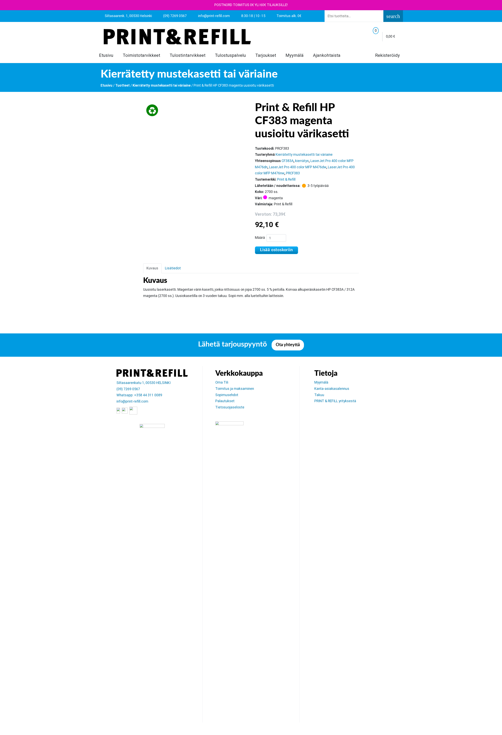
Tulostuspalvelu (230, 55)
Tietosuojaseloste (229, 407)
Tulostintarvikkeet (188, 55)
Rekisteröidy (387, 55)
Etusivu (106, 55)
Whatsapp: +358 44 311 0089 (139, 395)
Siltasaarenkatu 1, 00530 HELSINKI (143, 383)
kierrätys (302, 161)
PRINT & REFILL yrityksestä (335, 401)
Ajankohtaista (326, 55)
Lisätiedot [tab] (173, 268)
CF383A (288, 161)
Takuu (319, 395)
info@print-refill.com (132, 401)
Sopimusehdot (226, 395)
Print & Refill (286, 179)
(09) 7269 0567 (128, 389)
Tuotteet (122, 85)
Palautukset (225, 401)
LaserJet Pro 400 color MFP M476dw (297, 167)
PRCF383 (293, 173)
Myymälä (295, 55)
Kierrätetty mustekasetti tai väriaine (162, 85)
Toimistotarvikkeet (141, 55)
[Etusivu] (177, 36)
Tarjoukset (265, 55)
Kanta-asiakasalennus (331, 389)
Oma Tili (221, 382)
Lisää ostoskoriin (276, 250)
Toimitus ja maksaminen (234, 389)
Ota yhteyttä (288, 345)
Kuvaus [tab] (152, 268)
